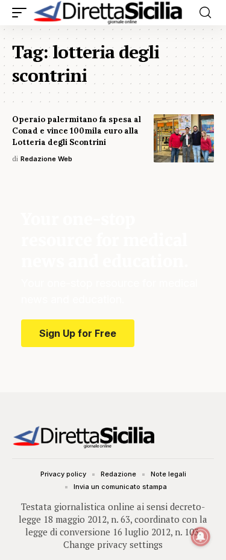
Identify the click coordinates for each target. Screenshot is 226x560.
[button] (22, 12)
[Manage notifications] (200, 536)
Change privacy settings (113, 544)
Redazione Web (46, 159)
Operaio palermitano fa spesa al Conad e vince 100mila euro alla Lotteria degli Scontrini (76, 130)
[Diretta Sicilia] (108, 12)
